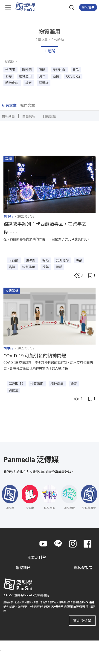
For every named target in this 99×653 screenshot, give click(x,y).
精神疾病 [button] (12, 82)
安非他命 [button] (59, 69)
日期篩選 (49, 116)
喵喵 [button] (42, 69)
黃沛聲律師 (57, 606)
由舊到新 (28, 116)
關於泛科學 (37, 557)
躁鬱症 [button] (44, 82)
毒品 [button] (76, 69)
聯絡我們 (23, 567)
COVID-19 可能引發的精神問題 (34, 355)
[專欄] (49, 183)
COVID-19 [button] (73, 76)
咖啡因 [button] (27, 69)
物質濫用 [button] (25, 76)
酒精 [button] (56, 76)
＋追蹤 (49, 50)
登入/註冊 (88, 7)
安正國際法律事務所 (74, 606)
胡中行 (8, 216)
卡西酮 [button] (10, 69)
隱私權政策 (83, 567)
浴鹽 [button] (8, 76)
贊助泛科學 (82, 620)
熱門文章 (27, 105)
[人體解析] (49, 315)
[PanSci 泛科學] (27, 6)
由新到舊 (8, 116)
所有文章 (9, 105)
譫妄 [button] (28, 82)
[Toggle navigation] (8, 7)
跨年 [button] (42, 76)
